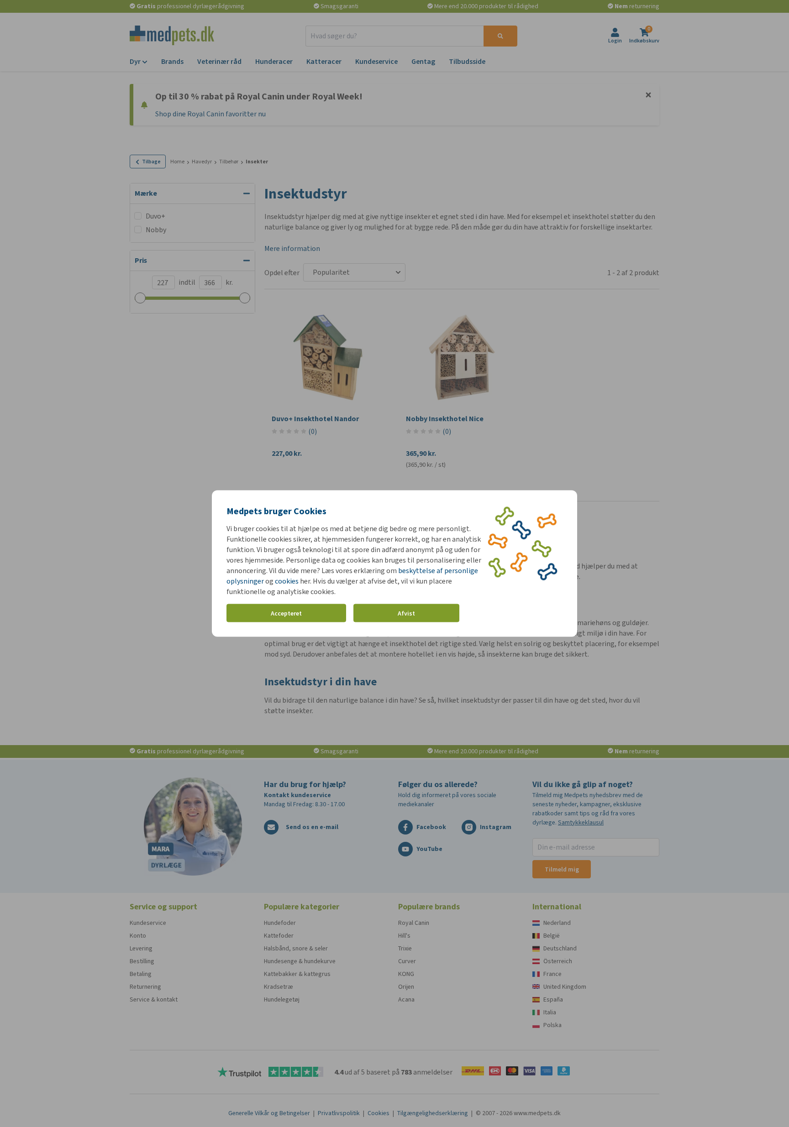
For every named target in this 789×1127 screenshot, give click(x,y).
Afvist (406, 613)
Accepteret (286, 613)
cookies (287, 581)
